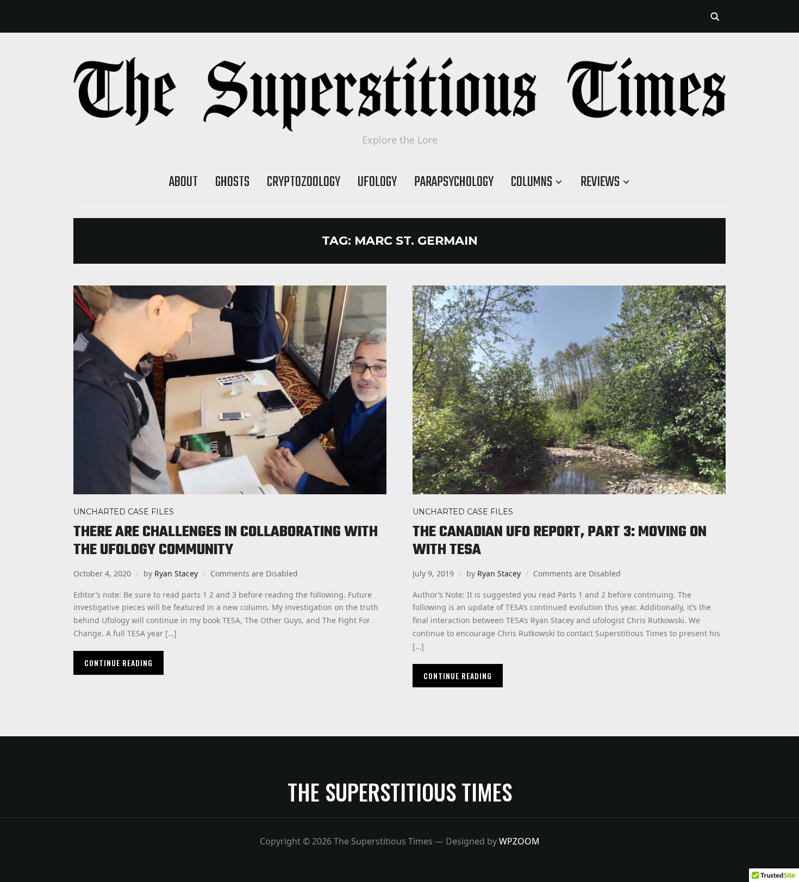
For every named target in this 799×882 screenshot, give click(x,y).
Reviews (600, 182)
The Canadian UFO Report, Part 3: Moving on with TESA (560, 541)
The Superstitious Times (400, 791)
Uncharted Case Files (123, 512)
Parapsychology (454, 182)
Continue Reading (118, 662)
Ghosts (232, 182)
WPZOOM (519, 841)
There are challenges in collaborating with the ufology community (225, 541)
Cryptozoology (303, 182)
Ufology (377, 182)
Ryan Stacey (176, 573)
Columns (531, 182)
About (183, 182)
